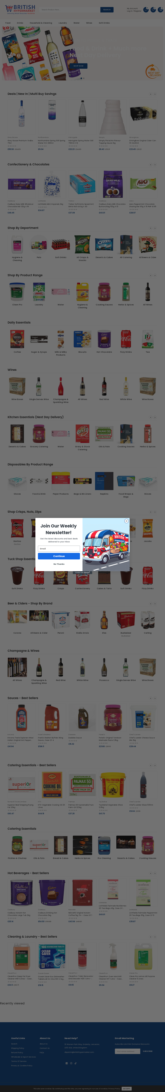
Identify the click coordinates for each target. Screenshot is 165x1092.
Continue (59, 556)
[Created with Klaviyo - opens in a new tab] (82, 572)
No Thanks (59, 564)
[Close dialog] (126, 521)
